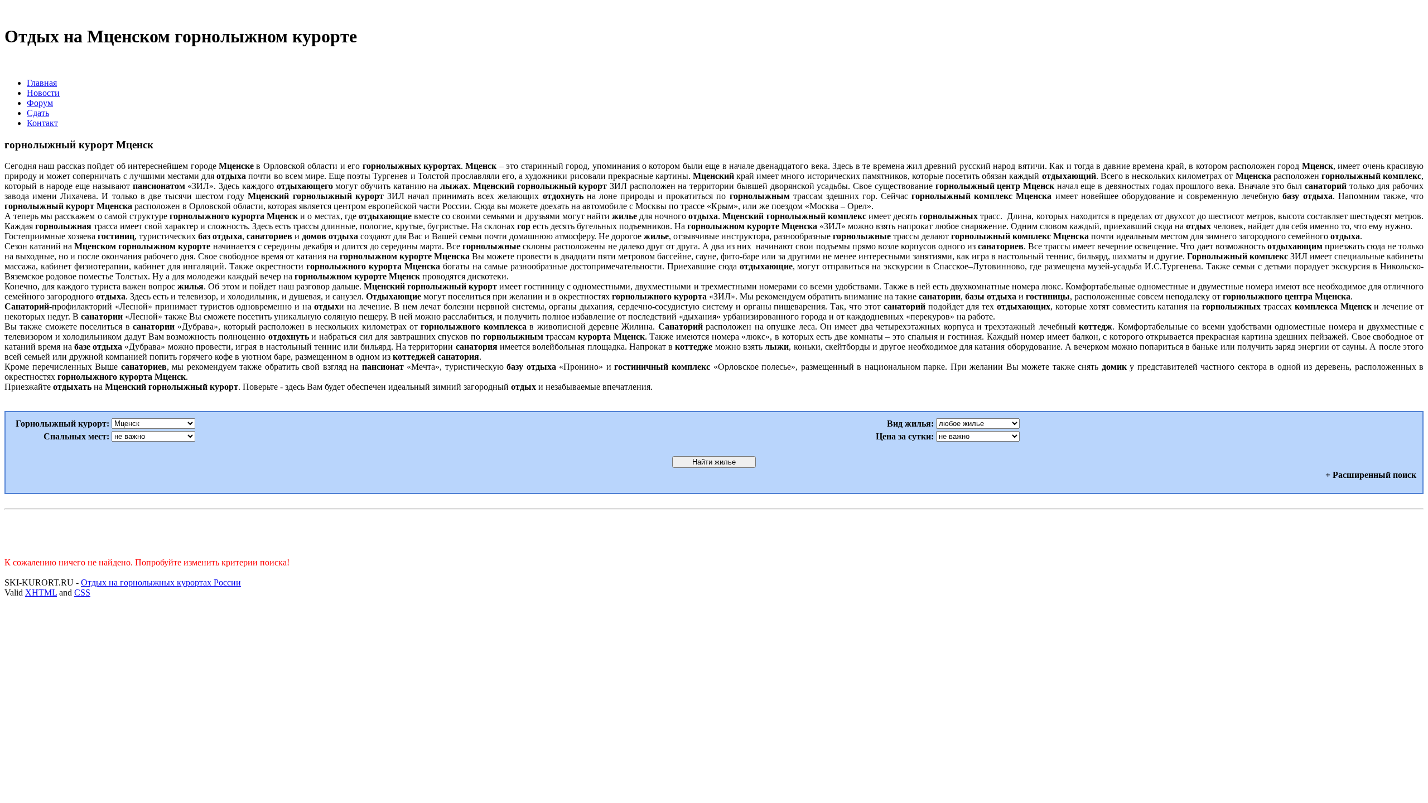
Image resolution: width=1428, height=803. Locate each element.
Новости (43, 93)
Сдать (38, 113)
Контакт (42, 123)
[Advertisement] (714, 531)
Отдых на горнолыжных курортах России (161, 582)
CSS (82, 592)
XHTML (41, 592)
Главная (42, 83)
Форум (40, 103)
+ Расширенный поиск (1370, 475)
